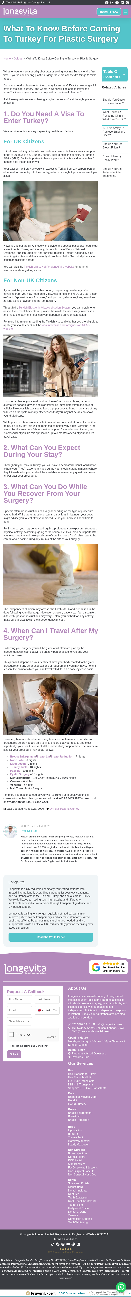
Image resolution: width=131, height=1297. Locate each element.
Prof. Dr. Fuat (29, 830)
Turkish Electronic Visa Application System (44, 307)
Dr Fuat (54, 808)
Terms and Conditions (35, 1045)
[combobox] (43, 1010)
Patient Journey (69, 808)
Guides (18, 58)
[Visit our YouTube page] (117, 2)
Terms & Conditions (65, 1239)
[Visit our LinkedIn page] (122, 2)
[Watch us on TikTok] (53, 1244)
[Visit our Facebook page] (107, 2)
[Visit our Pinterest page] (127, 2)
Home (7, 58)
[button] (125, 12)
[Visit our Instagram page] (112, 2)
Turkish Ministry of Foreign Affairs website (49, 266)
